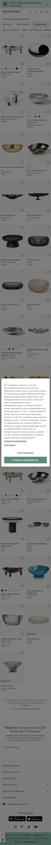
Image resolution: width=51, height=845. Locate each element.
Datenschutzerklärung (15, 441)
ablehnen (32, 431)
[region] (25, 422)
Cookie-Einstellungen (25, 453)
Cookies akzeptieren (25, 460)
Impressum (9, 445)
